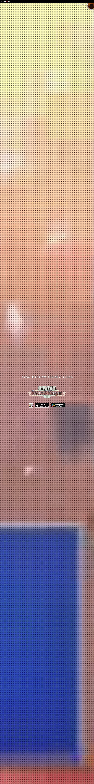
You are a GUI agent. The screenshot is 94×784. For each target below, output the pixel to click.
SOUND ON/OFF (81, 5)
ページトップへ (7, 772)
